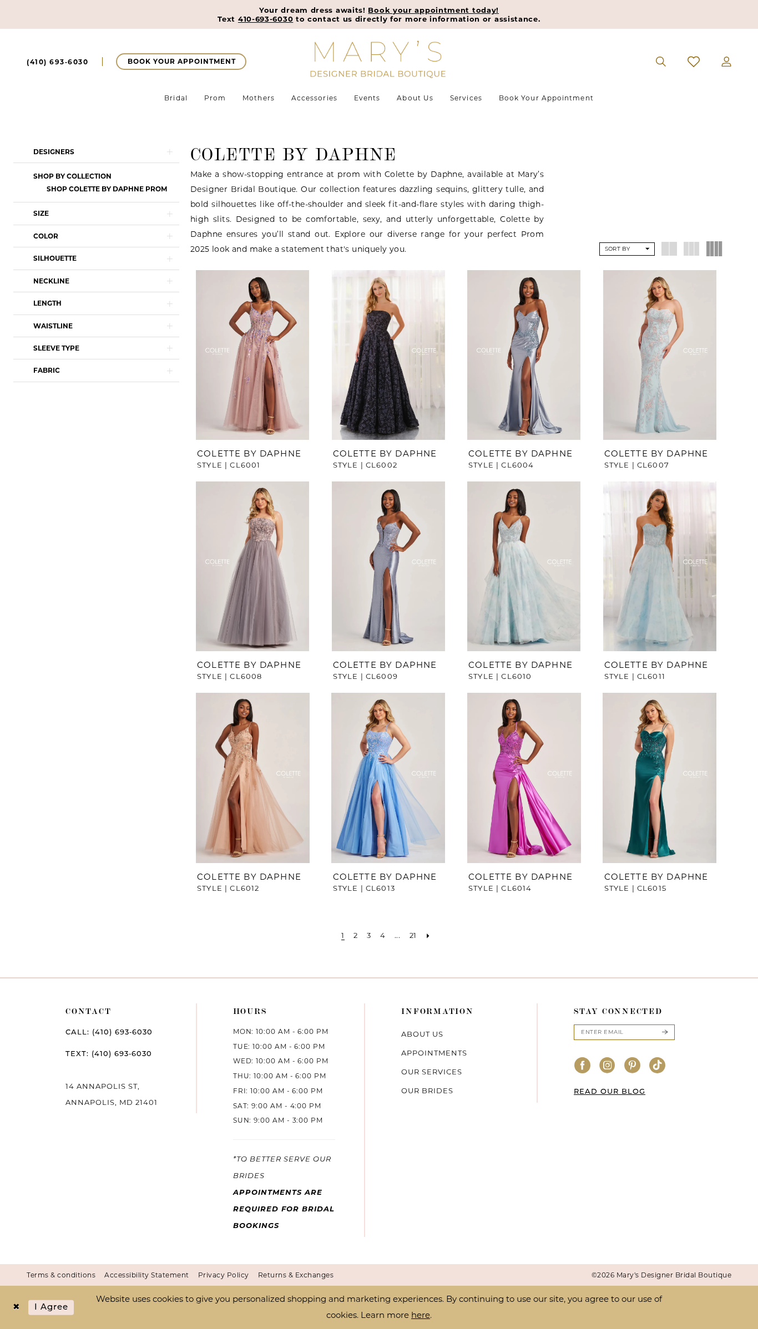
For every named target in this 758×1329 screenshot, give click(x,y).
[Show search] (661, 62)
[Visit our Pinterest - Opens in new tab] (632, 1066)
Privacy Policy (223, 1275)
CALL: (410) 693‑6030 (109, 1032)
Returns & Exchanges (296, 1275)
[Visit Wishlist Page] (694, 61)
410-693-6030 (265, 18)
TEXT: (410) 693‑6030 (108, 1054)
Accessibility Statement (146, 1275)
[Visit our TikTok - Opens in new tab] (657, 1066)
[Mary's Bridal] (379, 58)
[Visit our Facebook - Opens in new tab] (583, 1066)
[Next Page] (428, 935)
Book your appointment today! (433, 10)
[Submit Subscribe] (665, 1032)
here (420, 1315)
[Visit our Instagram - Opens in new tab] (607, 1066)
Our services (431, 1071)
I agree (51, 1307)
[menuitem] (57, 61)
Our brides (427, 1090)
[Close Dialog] (16, 1307)
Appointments (434, 1052)
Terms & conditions (61, 1275)
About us (422, 1033)
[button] (726, 62)
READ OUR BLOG (609, 1091)
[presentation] (252, 355)
